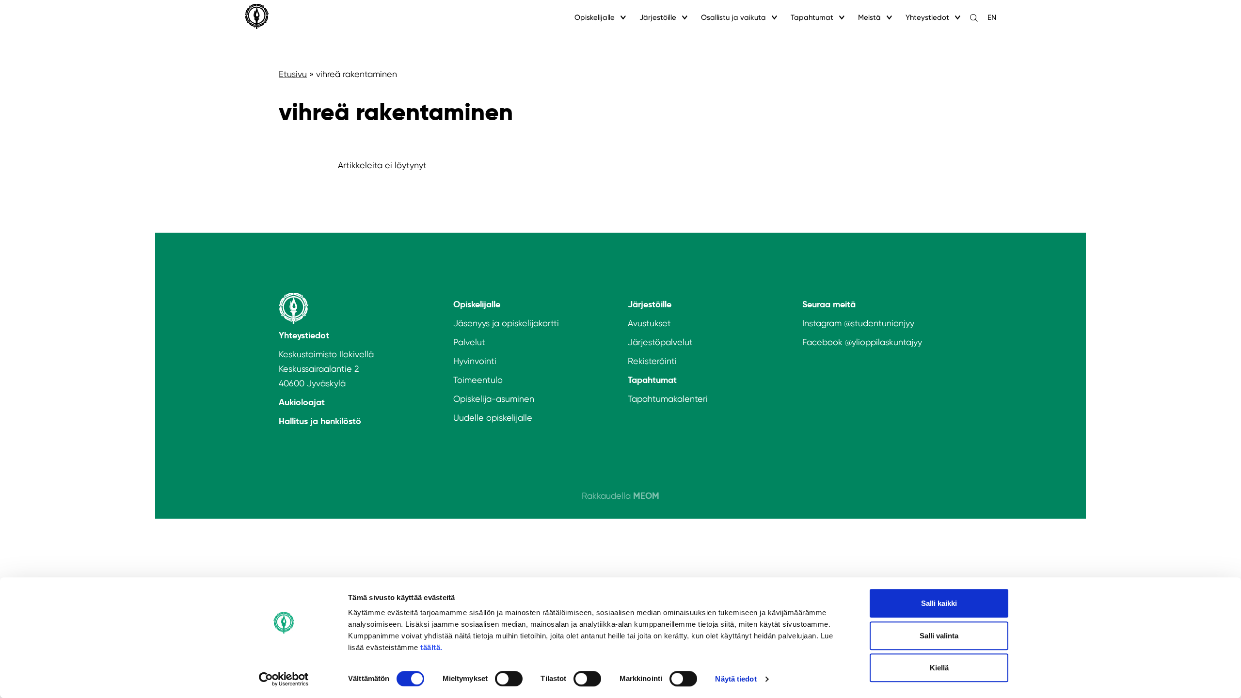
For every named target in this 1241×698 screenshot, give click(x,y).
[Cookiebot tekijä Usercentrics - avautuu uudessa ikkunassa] (283, 679)
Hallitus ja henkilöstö (320, 421)
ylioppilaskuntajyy (887, 342)
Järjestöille (657, 17)
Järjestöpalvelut (660, 342)
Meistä (869, 17)
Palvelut (469, 342)
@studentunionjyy (879, 323)
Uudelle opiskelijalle (492, 417)
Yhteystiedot (927, 17)
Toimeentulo (478, 380)
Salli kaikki (939, 603)
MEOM (646, 495)
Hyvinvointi (474, 361)
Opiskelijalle (594, 17)
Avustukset (649, 323)
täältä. (431, 647)
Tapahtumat (812, 17)
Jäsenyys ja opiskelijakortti (506, 323)
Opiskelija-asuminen (493, 399)
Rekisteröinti (652, 361)
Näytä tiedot (735, 679)
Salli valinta (939, 636)
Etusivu (293, 74)
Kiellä (939, 668)
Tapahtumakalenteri (668, 399)
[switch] (509, 678)
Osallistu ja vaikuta (733, 17)
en (991, 17)
